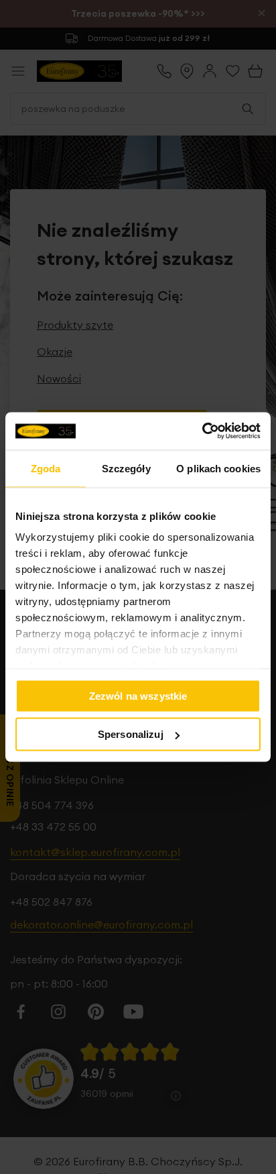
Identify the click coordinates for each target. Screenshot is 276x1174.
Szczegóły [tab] (126, 468)
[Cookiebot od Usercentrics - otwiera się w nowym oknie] (202, 431)
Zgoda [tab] (46, 468)
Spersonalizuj (130, 734)
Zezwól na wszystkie (138, 695)
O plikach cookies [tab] (218, 468)
